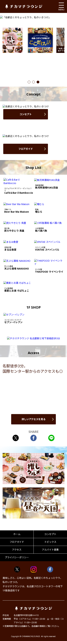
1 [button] (29, 82)
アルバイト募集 (50, 549)
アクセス (16, 549)
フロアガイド (25, 148)
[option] (40, 40)
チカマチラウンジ (23, 6)
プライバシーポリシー (17, 557)
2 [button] (33, 82)
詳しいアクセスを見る (34, 419)
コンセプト (26, 114)
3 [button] (38, 82)
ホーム (16, 534)
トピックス (50, 541)
